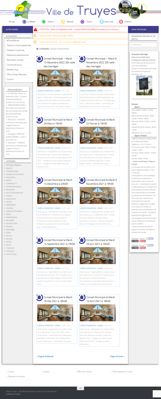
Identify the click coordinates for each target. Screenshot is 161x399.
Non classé (10, 220)
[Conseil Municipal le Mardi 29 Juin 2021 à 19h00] (98, 255)
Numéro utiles (12, 69)
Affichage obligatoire (13, 165)
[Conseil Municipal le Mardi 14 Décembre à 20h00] (55, 195)
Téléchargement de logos (122, 371)
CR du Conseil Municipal (17, 74)
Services (70, 21)
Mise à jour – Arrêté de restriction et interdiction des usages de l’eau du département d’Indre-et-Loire (16, 125)
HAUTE (9, 202)
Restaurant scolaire (15, 60)
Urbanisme (10, 251)
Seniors (9, 236)
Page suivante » (117, 356)
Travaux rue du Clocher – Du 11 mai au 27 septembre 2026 (62, 42)
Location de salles (14, 64)
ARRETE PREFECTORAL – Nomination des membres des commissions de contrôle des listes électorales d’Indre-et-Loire (16, 111)
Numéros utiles (12, 223)
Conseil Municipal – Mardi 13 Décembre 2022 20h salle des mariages (59, 62)
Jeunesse (9, 208)
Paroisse (9, 226)
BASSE (8, 180)
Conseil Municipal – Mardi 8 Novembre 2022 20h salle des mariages (101, 62)
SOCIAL (9, 242)
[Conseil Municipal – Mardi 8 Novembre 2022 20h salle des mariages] (98, 78)
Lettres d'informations (14, 211)
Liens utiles (108, 21)
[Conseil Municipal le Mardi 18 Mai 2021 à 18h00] (55, 312)
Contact (128, 21)
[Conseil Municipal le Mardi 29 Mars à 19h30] (55, 135)
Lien (141, 74)
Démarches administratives (18, 55)
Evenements (11, 199)
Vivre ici (51, 21)
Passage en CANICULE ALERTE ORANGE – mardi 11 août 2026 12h (16, 137)
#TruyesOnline (13, 40)
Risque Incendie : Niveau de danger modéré (56, 36)
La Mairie (31, 21)
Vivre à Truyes (11, 254)
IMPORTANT (11, 205)
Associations (10, 177)
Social (89, 21)
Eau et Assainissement (14, 193)
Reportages (10, 230)
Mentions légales (85, 371)
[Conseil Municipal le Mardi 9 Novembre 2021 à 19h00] (98, 195)
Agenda (9, 168)
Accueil (12, 21)
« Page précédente (45, 356)
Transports (10, 248)
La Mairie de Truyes (13, 394)
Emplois (9, 196)
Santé (8, 233)
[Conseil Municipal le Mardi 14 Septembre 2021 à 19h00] (55, 255)
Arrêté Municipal (12, 171)
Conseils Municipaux (45, 91)
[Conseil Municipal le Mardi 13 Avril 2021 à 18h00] (98, 312)
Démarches (10, 190)
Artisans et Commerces (14, 174)
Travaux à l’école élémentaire (19, 45)
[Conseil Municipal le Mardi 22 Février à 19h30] (98, 135)
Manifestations (11, 217)
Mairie (57, 91)
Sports (8, 245)
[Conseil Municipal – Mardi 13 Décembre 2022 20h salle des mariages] (55, 78)
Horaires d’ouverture (15, 50)
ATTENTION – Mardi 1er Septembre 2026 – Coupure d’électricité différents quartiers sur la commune (78, 29)
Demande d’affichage (16, 376)
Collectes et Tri (11, 183)
